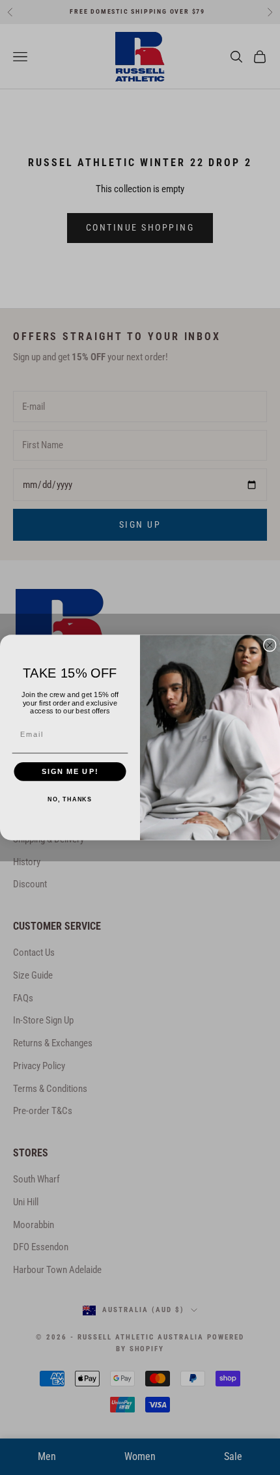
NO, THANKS (70, 799)
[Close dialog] (269, 645)
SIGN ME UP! (70, 771)
